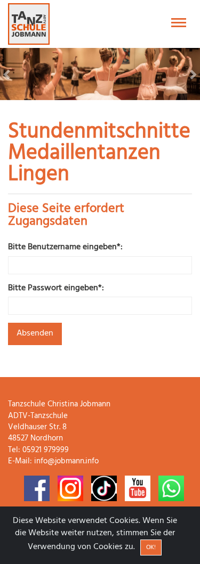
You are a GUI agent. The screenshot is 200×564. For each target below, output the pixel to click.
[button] (15, 74)
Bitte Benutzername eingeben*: (65, 247)
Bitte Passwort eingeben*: (56, 288)
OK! (151, 547)
